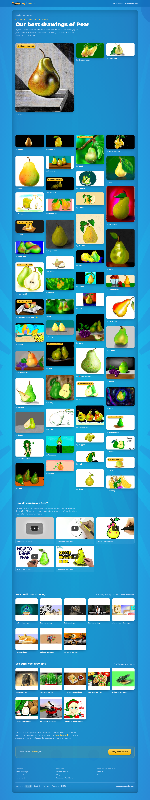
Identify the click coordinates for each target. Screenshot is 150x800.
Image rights (20, 778)
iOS (98, 775)
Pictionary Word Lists (64, 778)
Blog (58, 775)
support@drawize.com (125, 786)
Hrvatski (46, 786)
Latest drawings (21, 772)
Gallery (25, 15)
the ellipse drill (62, 735)
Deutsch (37, 786)
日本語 (63, 786)
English (28, 786)
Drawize (18, 15)
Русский (55, 786)
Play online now (131, 3)
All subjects (117, 3)
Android (100, 772)
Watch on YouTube (24, 541)
